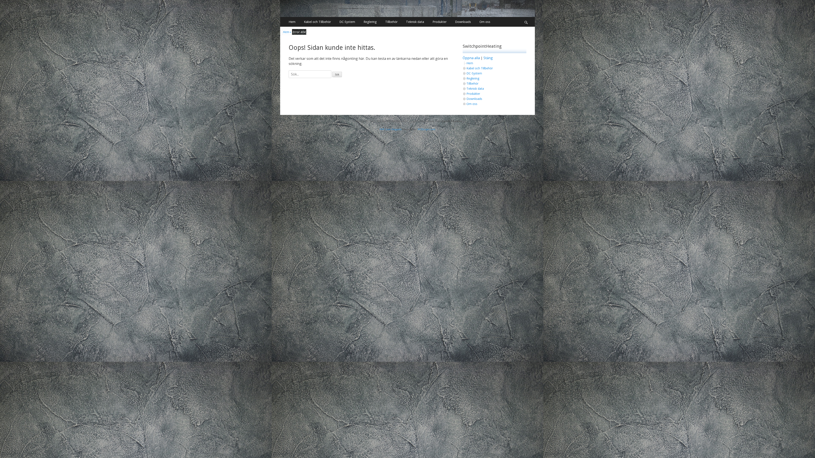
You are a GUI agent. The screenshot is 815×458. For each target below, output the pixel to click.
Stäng (488, 58)
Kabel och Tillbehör (317, 22)
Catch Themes (452, 121)
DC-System (347, 22)
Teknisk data (415, 22)
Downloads (463, 22)
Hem (292, 22)
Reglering (370, 22)
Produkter (440, 22)
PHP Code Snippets (390, 129)
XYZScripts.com (426, 129)
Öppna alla (471, 58)
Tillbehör (391, 22)
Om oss (484, 22)
